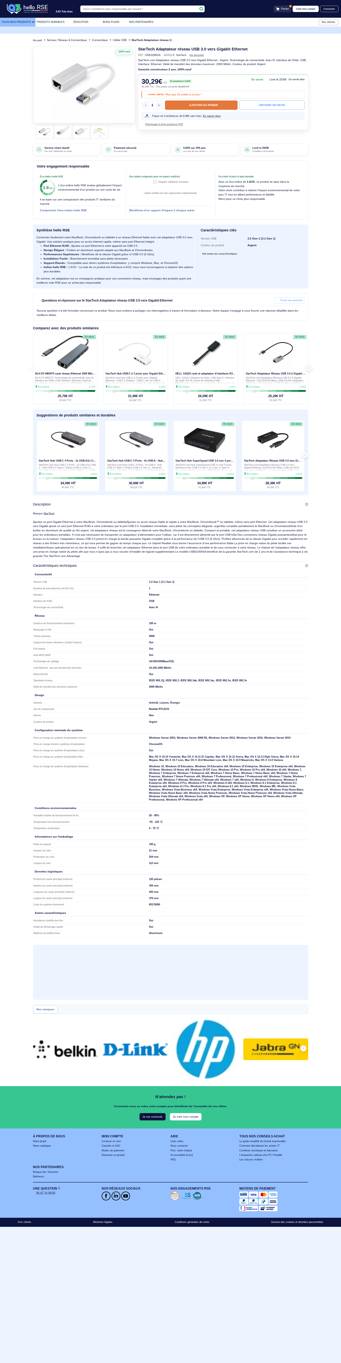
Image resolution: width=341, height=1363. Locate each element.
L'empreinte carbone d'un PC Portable (260, 1155)
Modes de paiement (113, 1150)
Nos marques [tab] (45, 1009)
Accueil (37, 40)
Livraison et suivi (111, 1141)
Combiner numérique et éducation (258, 1150)
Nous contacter (179, 1145)
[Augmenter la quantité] (159, 105)
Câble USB (119, 40)
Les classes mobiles (251, 1159)
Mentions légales (102, 1222)
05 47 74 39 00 (45, 1192)
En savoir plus (297, 79)
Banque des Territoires (46, 1172)
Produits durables (51, 22)
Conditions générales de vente (192, 1222)
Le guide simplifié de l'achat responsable (262, 1141)
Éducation (80, 22)
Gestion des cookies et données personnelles (297, 1222)
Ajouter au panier (203, 105)
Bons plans (111, 22)
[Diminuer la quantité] (145, 105)
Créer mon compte (305, 9)
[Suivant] (130, 84)
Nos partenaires (141, 22)
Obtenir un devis (272, 105)
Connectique (100, 40)
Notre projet (39, 1141)
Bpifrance (38, 1176)
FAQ (173, 1159)
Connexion (329, 9)
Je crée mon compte (186, 1116)
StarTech (48, 513)
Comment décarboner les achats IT (259, 1145)
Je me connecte (152, 1116)
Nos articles (328, 22)
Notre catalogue (42, 1145)
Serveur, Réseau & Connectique (67, 40)
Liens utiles (177, 1141)
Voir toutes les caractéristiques (219, 253)
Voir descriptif (196, 55)
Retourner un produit (113, 1155)
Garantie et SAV (111, 1145)
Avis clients (24, 1222)
